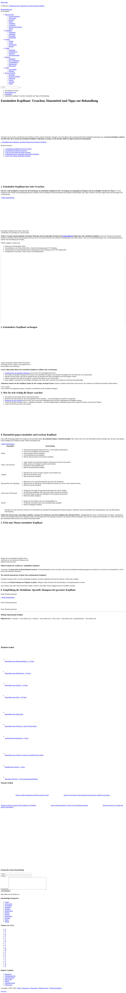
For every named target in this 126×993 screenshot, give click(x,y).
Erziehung (12, 50)
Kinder (11, 83)
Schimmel (12, 23)
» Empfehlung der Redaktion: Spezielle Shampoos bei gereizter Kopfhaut (23, 142)
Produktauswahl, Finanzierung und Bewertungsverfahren (26, 6)
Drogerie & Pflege (14, 76)
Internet (7, 913)
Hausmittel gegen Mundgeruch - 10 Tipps (18, 673)
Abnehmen (12, 32)
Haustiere (12, 53)
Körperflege (12, 37)
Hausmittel (12, 36)
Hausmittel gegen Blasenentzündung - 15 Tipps (19, 661)
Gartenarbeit (12, 69)
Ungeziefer (12, 25)
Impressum (25, 988)
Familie (7, 48)
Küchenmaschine (10, 976)
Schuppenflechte (67, 236)
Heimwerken (13, 64)
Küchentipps (13, 45)
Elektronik (12, 78)
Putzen (11, 22)
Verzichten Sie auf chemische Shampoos (17, 373)
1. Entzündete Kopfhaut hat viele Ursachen (18, 149)
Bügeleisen (8, 974)
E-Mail (3, 876)
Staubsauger (8, 985)
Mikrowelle (8, 979)
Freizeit (11, 80)
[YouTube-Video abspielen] (63, 289)
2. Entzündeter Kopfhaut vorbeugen (16, 150)
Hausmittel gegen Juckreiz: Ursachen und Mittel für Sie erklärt (24, 755)
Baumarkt (12, 75)
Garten (7, 68)
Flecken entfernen (14, 16)
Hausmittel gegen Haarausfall (14, 714)
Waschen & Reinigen (15, 27)
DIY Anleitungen (14, 60)
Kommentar (4, 889)
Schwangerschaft (14, 55)
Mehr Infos (4, 2)
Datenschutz (34, 988)
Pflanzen (11, 71)
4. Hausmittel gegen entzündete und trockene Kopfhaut (22, 154)
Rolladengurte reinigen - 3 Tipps (15, 767)
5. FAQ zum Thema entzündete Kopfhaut (18, 156)
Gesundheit (8, 30)
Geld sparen (12, 18)
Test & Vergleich (10, 73)
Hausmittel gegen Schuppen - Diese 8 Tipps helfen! (21, 726)
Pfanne (7, 981)
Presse (19, 988)
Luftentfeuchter (9, 978)
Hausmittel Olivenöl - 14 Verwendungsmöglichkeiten (21, 779)
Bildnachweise (43, 988)
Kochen (7, 39)
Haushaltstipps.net (10, 92)
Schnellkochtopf (10, 983)
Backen (11, 41)
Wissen (11, 29)
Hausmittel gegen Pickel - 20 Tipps (15, 697)
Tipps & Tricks (9, 14)
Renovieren (12, 66)
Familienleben (13, 52)
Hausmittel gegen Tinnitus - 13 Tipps (16, 685)
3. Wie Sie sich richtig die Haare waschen (18, 152)
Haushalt (11, 20)
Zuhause (7, 57)
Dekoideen (12, 59)
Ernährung (12, 34)
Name (3, 874)
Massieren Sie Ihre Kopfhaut (14, 400)
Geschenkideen (13, 62)
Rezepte (11, 46)
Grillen (11, 43)
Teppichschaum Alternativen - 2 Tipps (16, 738)
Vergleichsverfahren (55, 988)
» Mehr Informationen (7, 198)
